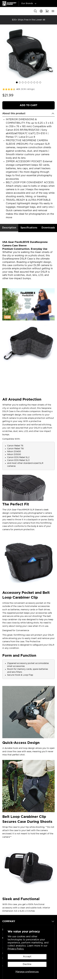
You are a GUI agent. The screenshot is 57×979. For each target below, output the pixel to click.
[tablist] (28, 228)
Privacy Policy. (16, 949)
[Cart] (47, 11)
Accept (27, 956)
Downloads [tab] (48, 228)
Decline (27, 964)
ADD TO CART (28, 105)
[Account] (41, 11)
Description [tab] (9, 228)
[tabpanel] (28, 572)
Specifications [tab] (28, 228)
